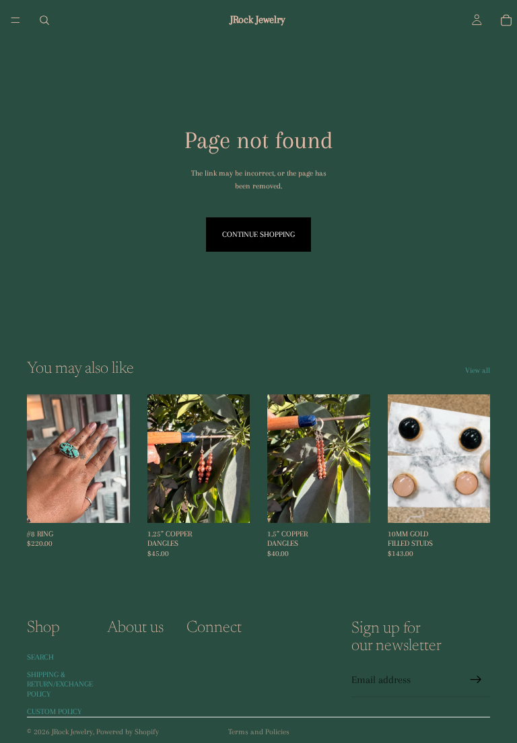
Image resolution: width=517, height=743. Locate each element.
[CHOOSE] (229, 502)
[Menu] (15, 20)
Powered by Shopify (127, 732)
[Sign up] (476, 680)
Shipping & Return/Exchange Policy (60, 684)
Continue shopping (258, 234)
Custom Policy (54, 711)
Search (40, 656)
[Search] (44, 20)
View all (477, 370)
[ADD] (109, 502)
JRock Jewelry (72, 732)
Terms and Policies (258, 732)
